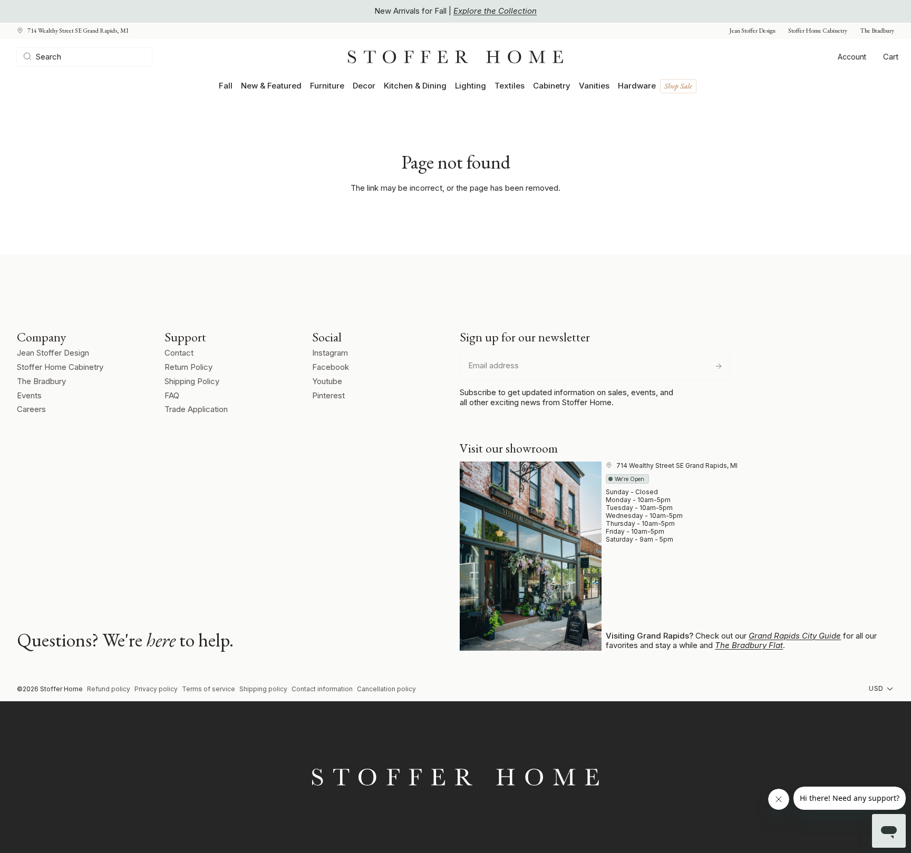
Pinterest (328, 395)
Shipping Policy (191, 381)
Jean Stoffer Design (752, 31)
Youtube (327, 381)
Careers (31, 409)
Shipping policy (263, 689)
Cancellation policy (386, 689)
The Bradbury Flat (749, 645)
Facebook (330, 367)
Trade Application (196, 409)
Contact (178, 353)
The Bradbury (877, 31)
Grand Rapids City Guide (795, 636)
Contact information (322, 689)
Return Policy (188, 367)
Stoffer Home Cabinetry (817, 31)
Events (29, 395)
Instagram (330, 353)
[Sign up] (719, 366)
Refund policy (108, 689)
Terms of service (208, 689)
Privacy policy (156, 689)
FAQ (171, 395)
